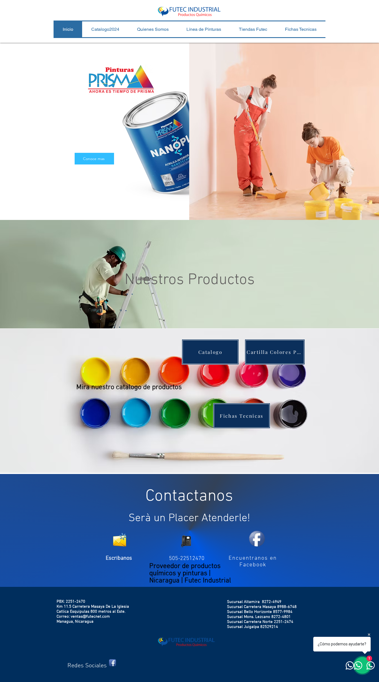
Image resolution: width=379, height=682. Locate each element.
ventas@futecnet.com (90, 616)
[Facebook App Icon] (112, 662)
